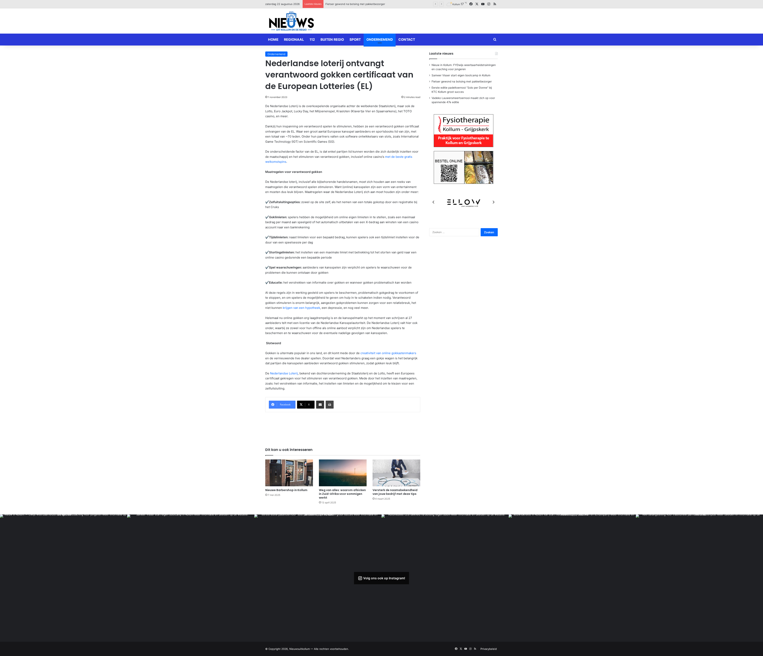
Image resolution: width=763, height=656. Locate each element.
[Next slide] (493, 202)
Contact (406, 40)
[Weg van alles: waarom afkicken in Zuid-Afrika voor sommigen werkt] (343, 472)
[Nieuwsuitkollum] (291, 21)
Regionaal (294, 40)
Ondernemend (379, 40)
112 (312, 40)
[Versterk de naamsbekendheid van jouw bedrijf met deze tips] (396, 472)
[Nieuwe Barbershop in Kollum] (289, 472)
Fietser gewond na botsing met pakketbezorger (462, 81)
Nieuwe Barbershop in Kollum (286, 490)
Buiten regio (332, 40)
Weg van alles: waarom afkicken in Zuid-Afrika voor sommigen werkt (342, 494)
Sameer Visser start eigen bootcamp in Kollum (461, 75)
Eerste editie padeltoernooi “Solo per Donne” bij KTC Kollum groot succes (371, 4)
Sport (355, 40)
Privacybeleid (488, 648)
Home (273, 40)
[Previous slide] (433, 202)
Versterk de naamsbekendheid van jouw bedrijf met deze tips (395, 492)
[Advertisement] (421, 20)
